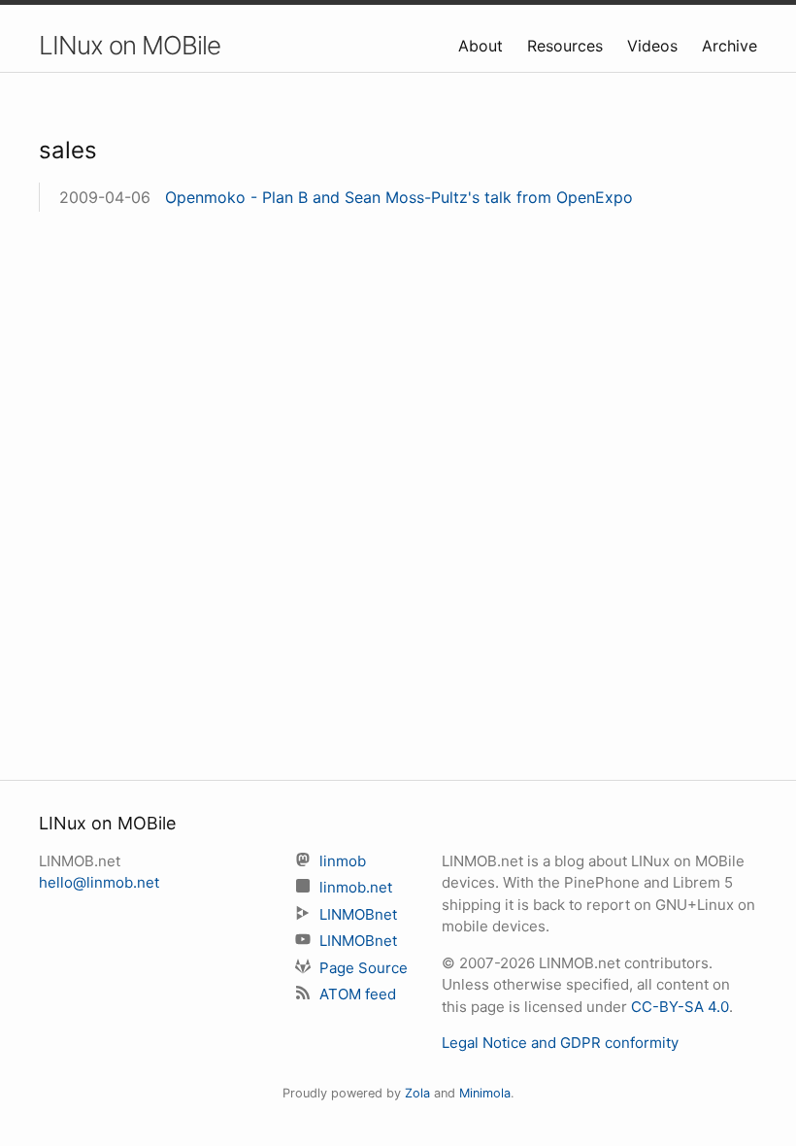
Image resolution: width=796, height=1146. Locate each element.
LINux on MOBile (129, 45)
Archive (729, 45)
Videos (654, 45)
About (483, 45)
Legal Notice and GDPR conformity (560, 1042)
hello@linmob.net (99, 882)
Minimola (485, 1093)
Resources (567, 45)
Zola (417, 1093)
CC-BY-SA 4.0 (680, 1006)
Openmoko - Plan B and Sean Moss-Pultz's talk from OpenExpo (399, 197)
